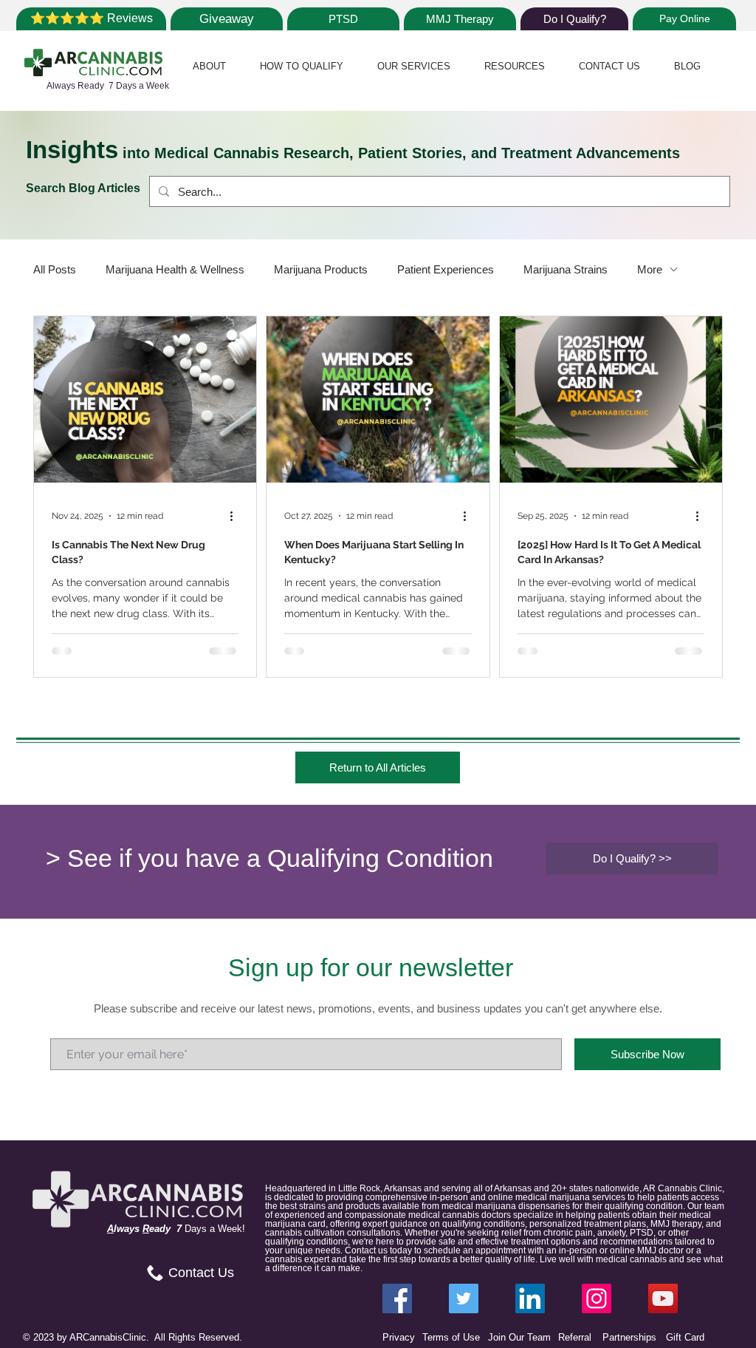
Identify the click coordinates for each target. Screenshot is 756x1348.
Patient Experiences (445, 269)
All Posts (54, 269)
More (649, 269)
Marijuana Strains (565, 269)
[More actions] (236, 516)
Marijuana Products (321, 269)
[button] (209, 66)
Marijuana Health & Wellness (175, 269)
